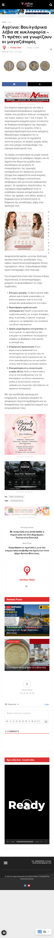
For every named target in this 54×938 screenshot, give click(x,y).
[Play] (8, 841)
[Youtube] (29, 885)
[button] (27, 804)
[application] (27, 804)
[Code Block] (29, 721)
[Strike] (16, 721)
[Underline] (13, 721)
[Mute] (41, 841)
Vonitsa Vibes (15, 47)
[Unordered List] (22, 721)
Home (4, 22)
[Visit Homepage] (27, 4)
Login (46, 704)
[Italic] (10, 721)
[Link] (32, 721)
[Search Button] (50, 4)
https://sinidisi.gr (16, 496)
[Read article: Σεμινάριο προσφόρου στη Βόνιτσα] (27, 655)
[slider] (25, 841)
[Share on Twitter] (39, 84)
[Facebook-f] (25, 885)
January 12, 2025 (32, 47)
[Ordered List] (19, 721)
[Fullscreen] (46, 841)
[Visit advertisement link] (27, 11)
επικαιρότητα (17, 500)
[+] (38, 721)
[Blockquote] (26, 721)
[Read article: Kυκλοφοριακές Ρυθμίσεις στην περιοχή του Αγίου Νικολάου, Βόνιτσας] (27, 620)
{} (35, 721)
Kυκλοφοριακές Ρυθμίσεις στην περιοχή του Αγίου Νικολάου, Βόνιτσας (24, 629)
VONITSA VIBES (13, 642)
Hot (9, 22)
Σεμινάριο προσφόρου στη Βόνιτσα (26, 667)
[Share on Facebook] (14, 84)
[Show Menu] (3, 4)
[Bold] (7, 721)
